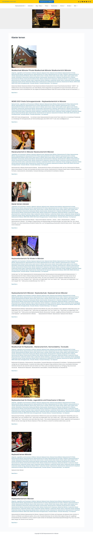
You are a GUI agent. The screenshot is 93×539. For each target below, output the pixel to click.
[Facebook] (82, 1)
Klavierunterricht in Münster (68, 77)
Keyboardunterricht (28, 74)
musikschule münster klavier (57, 80)
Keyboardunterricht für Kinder (41, 74)
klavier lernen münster (54, 75)
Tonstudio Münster (34, 83)
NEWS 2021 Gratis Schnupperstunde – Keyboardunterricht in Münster (39, 101)
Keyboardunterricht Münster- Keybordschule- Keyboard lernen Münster (40, 293)
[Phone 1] (80, 1)
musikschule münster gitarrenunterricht (69, 109)
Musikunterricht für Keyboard (54, 81)
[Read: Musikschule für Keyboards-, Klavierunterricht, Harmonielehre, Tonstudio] (23, 334)
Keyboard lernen (45, 72)
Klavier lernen (33, 75)
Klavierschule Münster (34, 77)
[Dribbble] (88, 1)
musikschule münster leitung (18, 81)
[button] (46, 1)
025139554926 (5, 1)
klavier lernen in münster (42, 75)
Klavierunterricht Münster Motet (31, 78)
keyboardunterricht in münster (67, 105)
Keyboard (39, 72)
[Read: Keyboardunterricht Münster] (20, 488)
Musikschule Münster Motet (32, 81)
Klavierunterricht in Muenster (54, 77)
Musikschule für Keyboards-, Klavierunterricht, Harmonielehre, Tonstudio (40, 347)
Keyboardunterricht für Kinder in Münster (58, 74)
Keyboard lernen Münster (56, 72)
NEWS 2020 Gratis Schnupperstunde (20, 83)
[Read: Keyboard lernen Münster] (22, 441)
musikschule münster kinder (27, 80)
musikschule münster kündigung (72, 80)
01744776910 (13, 1)
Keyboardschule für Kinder (69, 72)
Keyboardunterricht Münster (22, 75)
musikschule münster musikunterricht (48, 215)
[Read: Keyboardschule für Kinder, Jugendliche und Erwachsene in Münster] (26, 388)
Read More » (15, 92)
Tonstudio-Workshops (44, 83)
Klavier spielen (63, 75)
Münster (42, 78)
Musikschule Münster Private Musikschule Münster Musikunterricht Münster (41, 70)
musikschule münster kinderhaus (42, 80)
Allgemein (14, 72)
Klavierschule (25, 77)
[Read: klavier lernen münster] (21, 191)
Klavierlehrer (19, 77)
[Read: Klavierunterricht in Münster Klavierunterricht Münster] (23, 139)
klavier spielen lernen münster (70, 107)
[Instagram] (86, 1)
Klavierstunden (43, 77)
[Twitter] (84, 1)
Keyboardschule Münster (17, 74)
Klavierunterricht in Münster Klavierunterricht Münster (33, 152)
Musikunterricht (43, 81)
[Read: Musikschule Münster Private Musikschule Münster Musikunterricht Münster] (24, 56)
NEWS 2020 (77, 81)
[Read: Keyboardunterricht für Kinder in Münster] (25, 245)
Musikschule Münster (63, 78)
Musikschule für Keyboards (50, 78)
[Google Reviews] (78, 1)
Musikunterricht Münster (67, 81)
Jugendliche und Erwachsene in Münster (26, 72)
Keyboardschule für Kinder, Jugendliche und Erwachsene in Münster (38, 400)
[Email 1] (90, 1)
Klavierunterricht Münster (18, 78)
